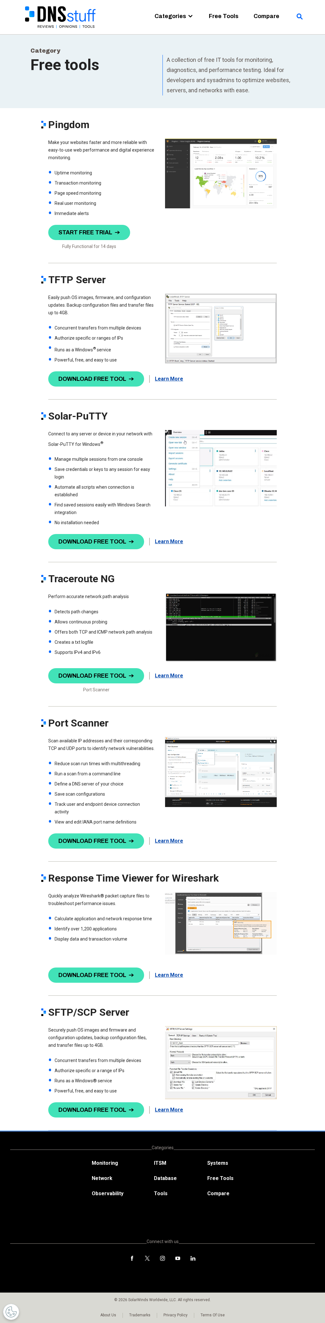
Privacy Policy (175, 1315)
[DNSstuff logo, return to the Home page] (61, 32)
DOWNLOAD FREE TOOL (92, 379)
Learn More (169, 379)
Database (165, 1178)
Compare (266, 16)
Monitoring (105, 1163)
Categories (170, 16)
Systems (217, 1163)
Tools (161, 1193)
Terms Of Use (213, 1315)
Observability (107, 1193)
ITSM (160, 1163)
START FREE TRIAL (85, 232)
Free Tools (223, 16)
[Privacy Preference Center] (11, 1312)
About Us (108, 1315)
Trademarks (139, 1315)
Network (102, 1178)
